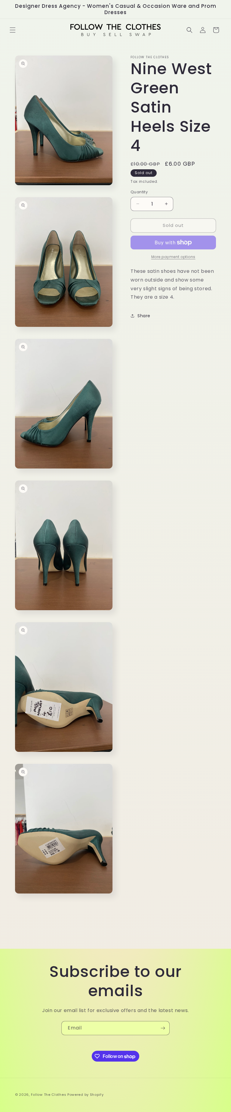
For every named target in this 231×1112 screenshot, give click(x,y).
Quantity (139, 192)
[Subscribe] (162, 1028)
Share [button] (143, 316)
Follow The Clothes (48, 1094)
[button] (12, 30)
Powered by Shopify (85, 1094)
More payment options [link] (173, 256)
